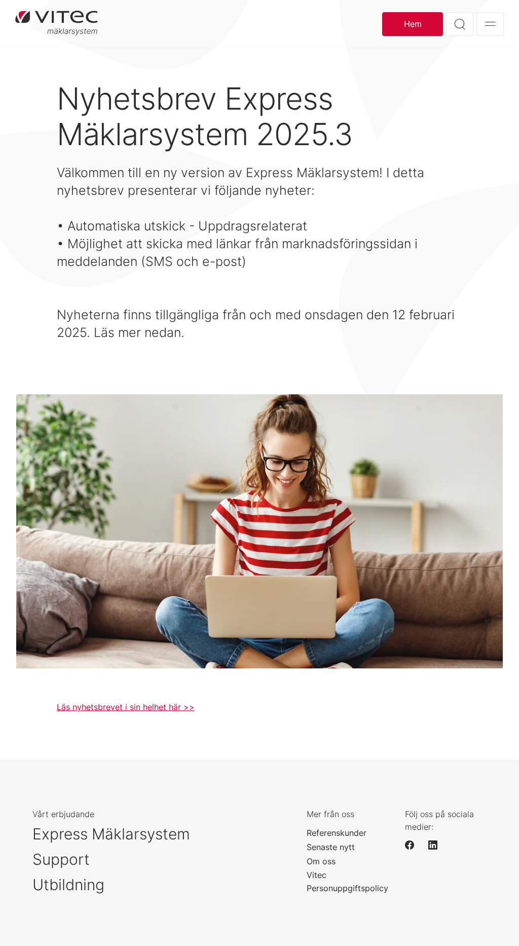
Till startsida (56, 24)
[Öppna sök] (459, 24)
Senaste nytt (331, 847)
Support (61, 859)
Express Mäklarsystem (111, 834)
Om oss (321, 861)
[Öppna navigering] (490, 24)
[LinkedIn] (437, 845)
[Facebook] (414, 845)
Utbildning (68, 884)
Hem (413, 24)
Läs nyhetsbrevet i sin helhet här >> (126, 707)
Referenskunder (336, 833)
